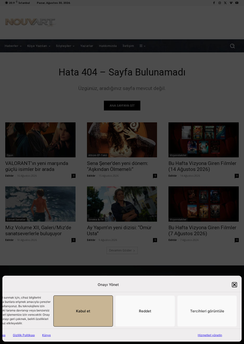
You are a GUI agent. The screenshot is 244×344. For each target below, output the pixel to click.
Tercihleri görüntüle (207, 311)
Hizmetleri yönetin (210, 335)
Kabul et (83, 311)
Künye (46, 335)
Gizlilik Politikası (24, 335)
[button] (234, 284)
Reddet (145, 311)
